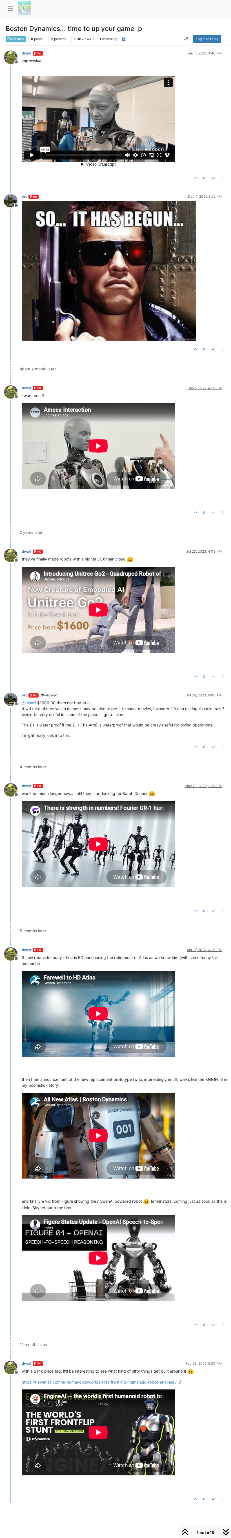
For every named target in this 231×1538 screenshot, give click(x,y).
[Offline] (13, 56)
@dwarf (51, 695)
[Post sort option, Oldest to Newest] (186, 39)
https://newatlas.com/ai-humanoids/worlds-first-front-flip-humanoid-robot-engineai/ (99, 1382)
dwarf (27, 53)
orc (24, 196)
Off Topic (17, 39)
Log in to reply (207, 39)
